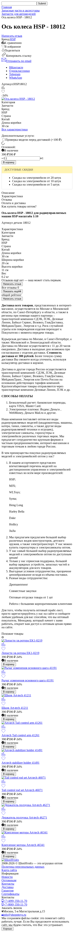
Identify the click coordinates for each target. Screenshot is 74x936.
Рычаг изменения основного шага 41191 (28, 680)
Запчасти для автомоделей (19, 14)
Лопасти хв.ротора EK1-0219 (20, 653)
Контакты (8, 883)
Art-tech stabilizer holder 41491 (20, 762)
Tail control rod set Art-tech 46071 (22, 790)
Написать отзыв (12, 284)
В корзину (8, 162)
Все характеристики (15, 129)
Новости (7, 877)
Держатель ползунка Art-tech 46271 (24, 817)
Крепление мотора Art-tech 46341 (23, 845)
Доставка (7, 887)
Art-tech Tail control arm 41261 (20, 735)
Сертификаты (10, 894)
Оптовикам (9, 880)
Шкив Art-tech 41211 (15, 707)
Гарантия (7, 890)
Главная (7, 7)
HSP (13, 39)
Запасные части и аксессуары (21, 10)
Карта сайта (9, 870)
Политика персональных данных (23, 866)
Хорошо (7, 928)
